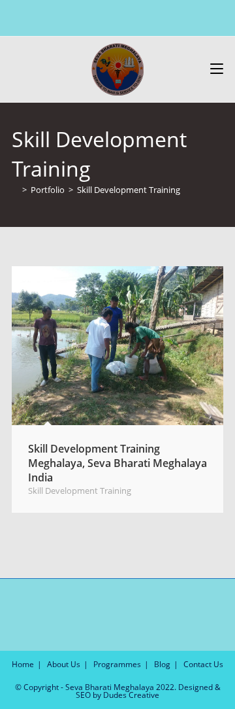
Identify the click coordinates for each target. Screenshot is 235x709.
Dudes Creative (131, 694)
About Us (63, 664)
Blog (162, 664)
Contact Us (203, 664)
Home (23, 664)
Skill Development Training (128, 190)
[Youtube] (130, 16)
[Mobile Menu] (216, 69)
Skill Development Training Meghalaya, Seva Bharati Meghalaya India (117, 463)
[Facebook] (100, 16)
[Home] (15, 190)
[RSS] (145, 16)
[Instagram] (115, 16)
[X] (87, 16)
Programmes (117, 664)
